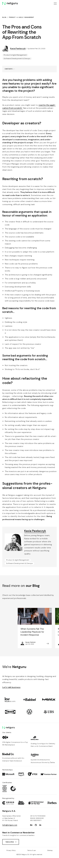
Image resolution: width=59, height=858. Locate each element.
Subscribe (10, 842)
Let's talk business (11, 687)
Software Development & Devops (17, 58)
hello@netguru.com (9, 825)
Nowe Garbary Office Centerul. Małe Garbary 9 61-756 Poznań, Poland (11, 818)
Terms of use (31, 850)
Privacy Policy (11, 850)
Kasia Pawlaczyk (18, 48)
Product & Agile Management (21, 17)
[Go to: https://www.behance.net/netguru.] (31, 825)
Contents (8, 69)
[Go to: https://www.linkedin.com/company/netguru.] (40, 825)
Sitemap (50, 850)
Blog (4, 17)
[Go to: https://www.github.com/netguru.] (35, 825)
